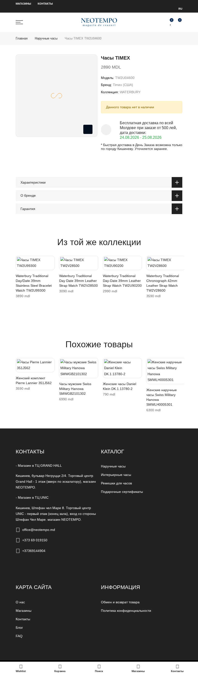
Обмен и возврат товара (120, 602)
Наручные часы (46, 38)
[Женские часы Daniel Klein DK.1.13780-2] (122, 368)
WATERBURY (130, 92)
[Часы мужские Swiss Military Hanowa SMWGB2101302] (78, 368)
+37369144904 (33, 551)
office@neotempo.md (38, 530)
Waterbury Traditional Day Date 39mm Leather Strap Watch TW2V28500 (78, 280)
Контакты (45, 3)
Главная (22, 38)
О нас (20, 602)
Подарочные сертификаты (122, 492)
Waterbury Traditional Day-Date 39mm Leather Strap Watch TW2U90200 (122, 280)
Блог (19, 627)
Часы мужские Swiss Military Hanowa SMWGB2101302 (75, 389)
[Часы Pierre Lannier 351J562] (35, 365)
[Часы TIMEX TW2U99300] (35, 263)
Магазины (23, 3)
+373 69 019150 (34, 540)
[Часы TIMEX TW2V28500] (78, 263)
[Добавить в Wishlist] (20, 261)
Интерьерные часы (116, 475)
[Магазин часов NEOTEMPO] (99, 22)
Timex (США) (123, 85)
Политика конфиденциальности (126, 611)
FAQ (19, 636)
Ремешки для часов (116, 483)
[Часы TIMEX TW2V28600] (165, 263)
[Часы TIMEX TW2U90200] (122, 263)
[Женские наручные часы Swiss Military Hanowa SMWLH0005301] (165, 371)
